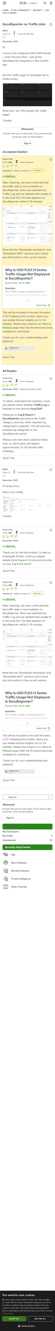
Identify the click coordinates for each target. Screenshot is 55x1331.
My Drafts (27, 835)
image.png (14, 347)
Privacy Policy (7, 1313)
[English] (27, 3)
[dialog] (27, 1311)
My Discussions (11, 831)
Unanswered (27, 840)
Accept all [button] (14, 1319)
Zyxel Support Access (24, 560)
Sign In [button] (27, 143)
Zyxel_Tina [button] (8, 159)
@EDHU (10, 176)
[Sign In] (50, 3)
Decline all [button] (40, 1319)
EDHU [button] (5, 30)
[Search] (44, 3)
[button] (50, 25)
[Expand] (27, 300)
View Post (41, 305)
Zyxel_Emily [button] (11, 282)
